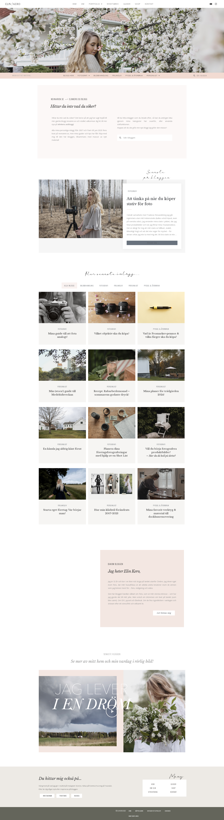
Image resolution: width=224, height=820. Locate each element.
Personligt (152, 75)
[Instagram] (216, 4)
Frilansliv (117, 75)
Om (82, 4)
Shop (137, 4)
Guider (126, 4)
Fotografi (82, 75)
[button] (112, 711)
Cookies (168, 811)
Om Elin (153, 788)
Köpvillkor (139, 811)
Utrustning (153, 792)
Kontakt (149, 4)
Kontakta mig (134, 816)
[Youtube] (211, 4)
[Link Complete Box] (112, 216)
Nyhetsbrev (113, 4)
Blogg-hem (68, 75)
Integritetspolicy (154, 811)
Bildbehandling (101, 75)
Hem (75, 4)
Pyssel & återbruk (134, 75)
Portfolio (94, 4)
